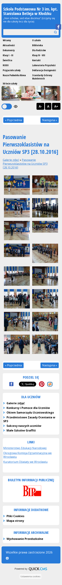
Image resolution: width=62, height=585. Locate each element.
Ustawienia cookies (30, 576)
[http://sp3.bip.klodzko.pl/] (31, 496)
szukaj (53, 31)
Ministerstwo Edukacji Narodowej (24, 448)
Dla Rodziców (39, 50)
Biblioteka (37, 45)
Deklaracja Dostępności (44, 70)
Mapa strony (15, 521)
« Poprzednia (13, 120)
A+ (56, 106)
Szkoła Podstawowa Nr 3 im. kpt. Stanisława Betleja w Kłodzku (30, 11)
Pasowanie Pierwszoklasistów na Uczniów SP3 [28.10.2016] (25, 163)
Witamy (7, 40)
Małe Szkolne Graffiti (21, 430)
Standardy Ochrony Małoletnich (42, 77)
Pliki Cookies (15, 516)
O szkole (36, 40)
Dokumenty (9, 50)
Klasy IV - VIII (38, 55)
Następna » (49, 120)
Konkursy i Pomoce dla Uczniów (28, 408)
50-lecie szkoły (10, 83)
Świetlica (7, 60)
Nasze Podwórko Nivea (14, 75)
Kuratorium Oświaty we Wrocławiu (25, 462)
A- (40, 106)
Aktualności (9, 45)
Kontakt (36, 60)
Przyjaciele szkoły (11, 70)
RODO (6, 65)
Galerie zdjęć (11, 160)
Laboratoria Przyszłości (44, 65)
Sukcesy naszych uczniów (24, 426)
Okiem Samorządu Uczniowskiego (30, 412)
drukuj (7, 558)
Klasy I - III (8, 55)
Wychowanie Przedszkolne (25, 539)
